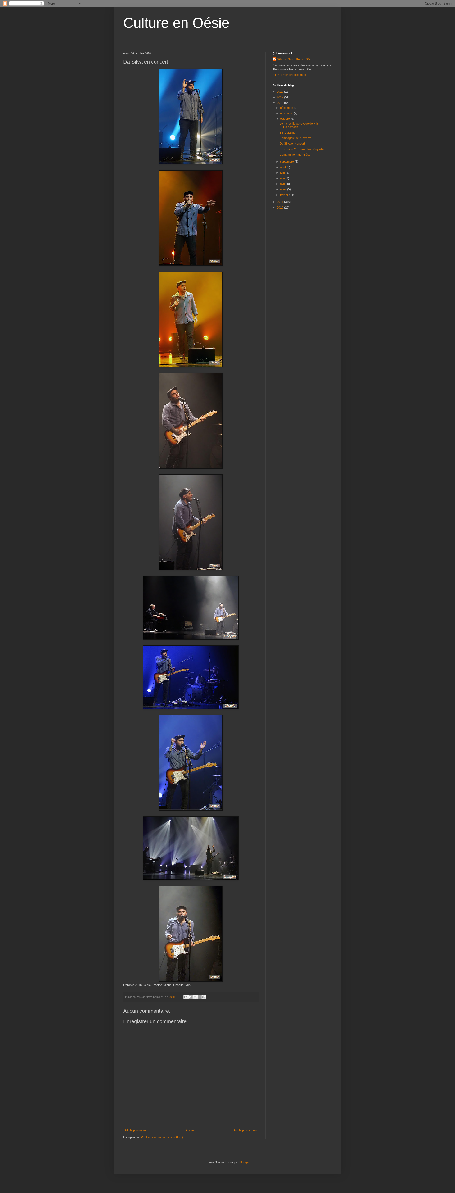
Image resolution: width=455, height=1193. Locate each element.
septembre (287, 161)
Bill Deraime (288, 132)
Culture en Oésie (176, 23)
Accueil (190, 1130)
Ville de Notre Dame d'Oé (294, 59)
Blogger (244, 1162)
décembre (287, 107)
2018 (280, 102)
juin (283, 172)
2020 (280, 91)
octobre (285, 118)
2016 (280, 207)
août (283, 167)
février (284, 195)
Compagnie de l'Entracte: (296, 138)
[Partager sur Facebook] (199, 997)
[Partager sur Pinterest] (203, 997)
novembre (287, 113)
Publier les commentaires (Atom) (162, 1137)
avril (283, 184)
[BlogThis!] (190, 997)
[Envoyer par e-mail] (185, 997)
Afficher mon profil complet (290, 75)
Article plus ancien (245, 1130)
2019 (280, 97)
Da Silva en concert (292, 143)
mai (283, 178)
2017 (280, 202)
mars (283, 189)
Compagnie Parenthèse (295, 154)
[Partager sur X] (194, 997)
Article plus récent (135, 1130)
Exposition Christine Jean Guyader (302, 149)
